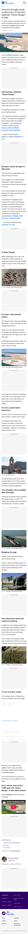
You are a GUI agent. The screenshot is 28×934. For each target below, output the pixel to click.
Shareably (5, 895)
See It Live (17, 895)
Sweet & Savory (7, 901)
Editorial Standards (16, 850)
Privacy (4, 923)
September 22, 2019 (8, 225)
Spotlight (17, 903)
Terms (4, 921)
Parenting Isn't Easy (19, 899)
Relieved (4, 898)
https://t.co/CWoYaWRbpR (10, 128)
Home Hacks (18, 906)
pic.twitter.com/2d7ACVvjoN (11, 218)
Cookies (16, 918)
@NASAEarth (17, 123)
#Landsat (5, 125)
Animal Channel (7, 905)
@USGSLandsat (13, 125)
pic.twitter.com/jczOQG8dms (11, 130)
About (4, 918)
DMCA (15, 921)
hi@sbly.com (11, 860)
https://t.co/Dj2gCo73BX (15, 216)
